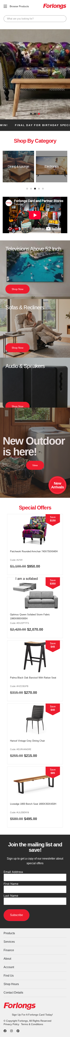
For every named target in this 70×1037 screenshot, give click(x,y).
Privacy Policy (11, 1024)
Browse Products (19, 6)
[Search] (62, 18)
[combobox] (35, 18)
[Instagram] (11, 1030)
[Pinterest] (18, 1030)
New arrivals (57, 485)
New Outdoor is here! (34, 446)
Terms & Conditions (32, 1024)
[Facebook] (5, 1030)
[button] (31, 114)
